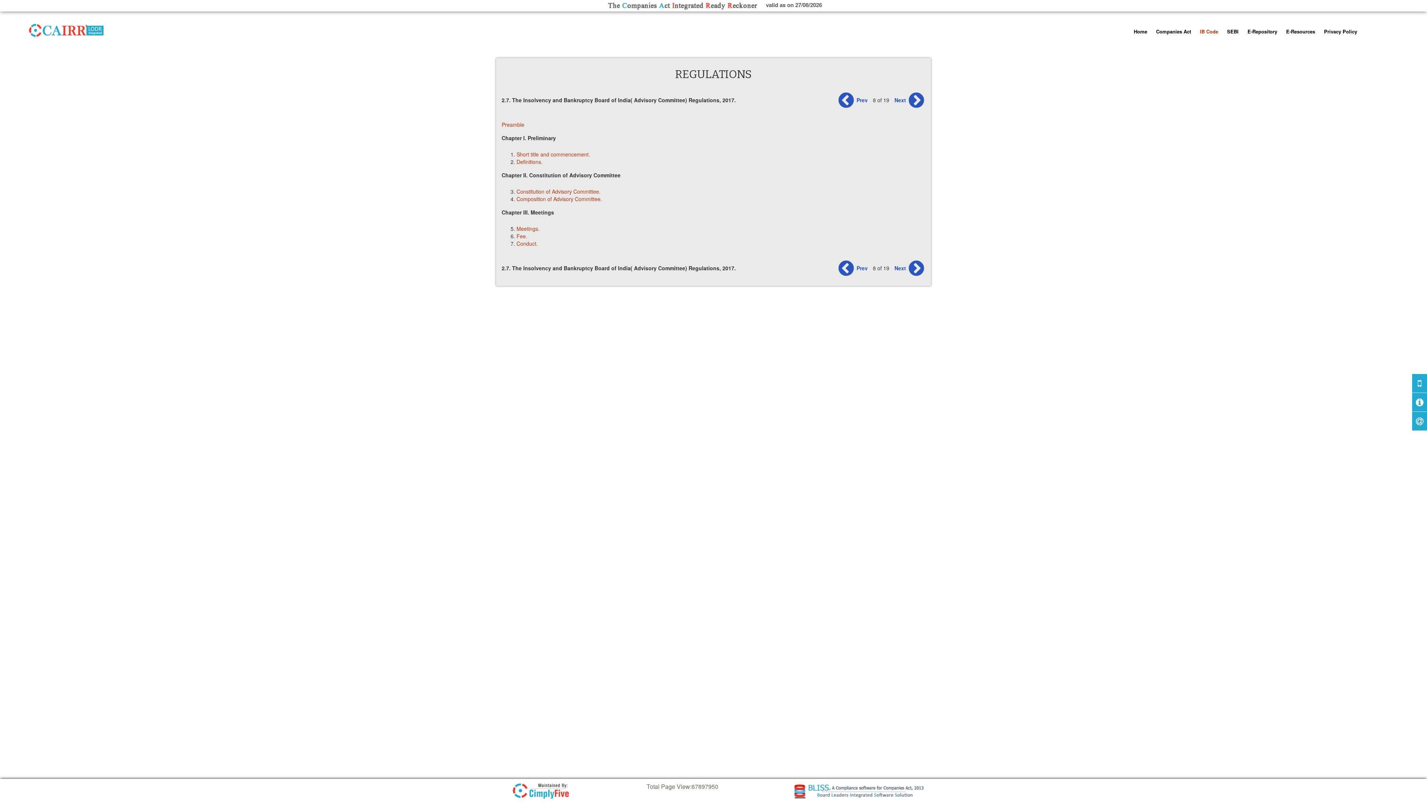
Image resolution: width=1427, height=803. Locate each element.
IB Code (1209, 31)
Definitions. (530, 161)
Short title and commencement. (553, 154)
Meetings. (528, 228)
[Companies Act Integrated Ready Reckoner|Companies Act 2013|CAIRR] (66, 29)
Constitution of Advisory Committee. (559, 191)
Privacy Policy (1340, 31)
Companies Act (1173, 31)
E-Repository (1262, 31)
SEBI (1233, 31)
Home (1140, 31)
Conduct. (527, 243)
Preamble (513, 124)
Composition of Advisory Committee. (559, 199)
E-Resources (1300, 31)
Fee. (522, 236)
